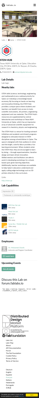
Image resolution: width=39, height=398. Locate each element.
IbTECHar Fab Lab (14, 205)
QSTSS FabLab (13, 230)
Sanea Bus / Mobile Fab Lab (17, 224)
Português (10, 385)
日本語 (8, 388)
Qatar (11, 40)
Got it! (31, 395)
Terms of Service (12, 361)
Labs (3, 40)
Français (9, 377)
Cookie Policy (11, 356)
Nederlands (10, 383)
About (8, 345)
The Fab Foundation (13, 353)
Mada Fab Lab (13, 211)
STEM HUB (21, 40)
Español (9, 375)
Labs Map (9, 343)
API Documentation (13, 348)
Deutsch (9, 370)
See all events (8, 269)
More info (21, 396)
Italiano (9, 380)
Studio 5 (11, 218)
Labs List (9, 340)
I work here (9, 256)
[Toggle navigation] (34, 5)
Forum (8, 351)
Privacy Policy (11, 358)
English (8, 372)
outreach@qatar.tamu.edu (23, 72)
